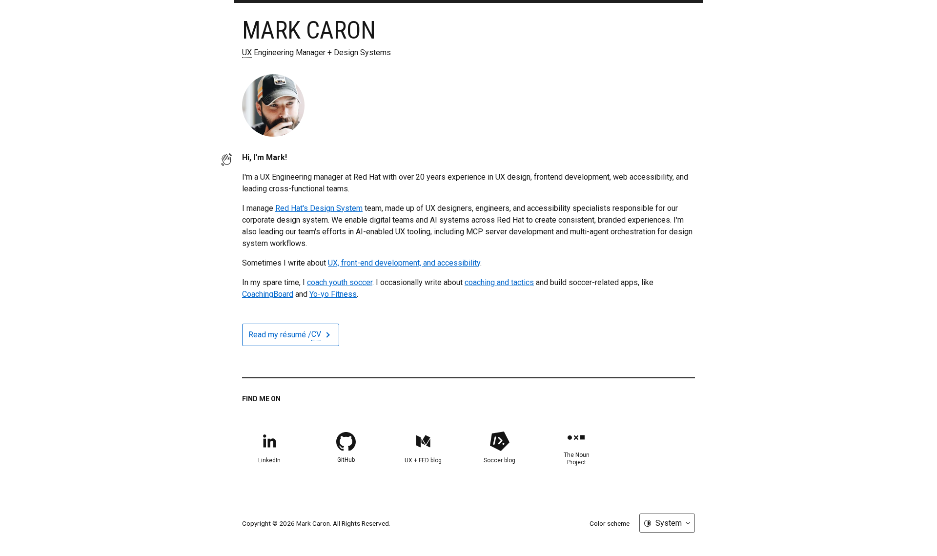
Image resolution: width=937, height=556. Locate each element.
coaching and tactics (499, 282)
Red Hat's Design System (319, 208)
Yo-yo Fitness (333, 294)
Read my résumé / (284, 334)
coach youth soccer (339, 282)
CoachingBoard (267, 294)
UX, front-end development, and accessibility (404, 263)
